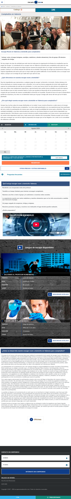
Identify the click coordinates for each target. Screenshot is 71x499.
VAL (18, 497)
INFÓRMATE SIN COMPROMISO (35, 471)
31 (5, 152)
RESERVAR (35, 163)
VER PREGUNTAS (65, 174)
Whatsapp (54, 124)
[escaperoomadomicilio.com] (35, 2)
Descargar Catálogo (61, 294)
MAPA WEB (4, 484)
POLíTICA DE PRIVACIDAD (8, 481)
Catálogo (17, 9)
